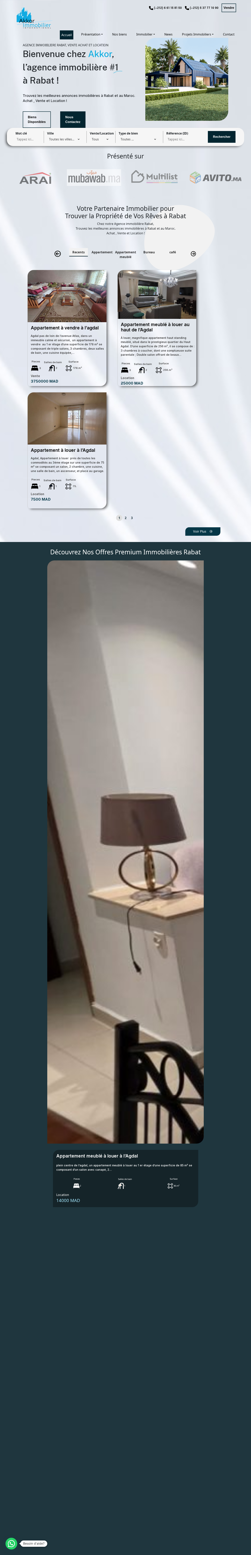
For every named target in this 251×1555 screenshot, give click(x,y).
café (172, 252)
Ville (50, 133)
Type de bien (128, 133)
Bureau (149, 252)
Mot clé (21, 133)
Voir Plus (199, 531)
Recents (78, 252)
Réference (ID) (177, 133)
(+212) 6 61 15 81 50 (168, 8)
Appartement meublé (125, 254)
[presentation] (58, 254)
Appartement (102, 252)
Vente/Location (102, 133)
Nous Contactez (72, 119)
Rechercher (221, 136)
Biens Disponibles (37, 119)
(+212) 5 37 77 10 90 (204, 8)
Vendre (229, 7)
